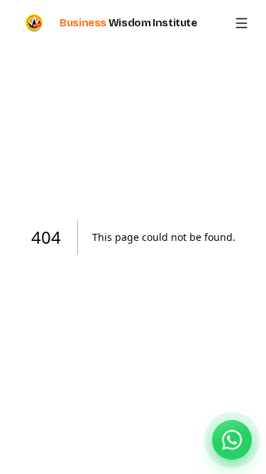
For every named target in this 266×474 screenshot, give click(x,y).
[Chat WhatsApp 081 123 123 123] (232, 440)
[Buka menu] (241, 23)
